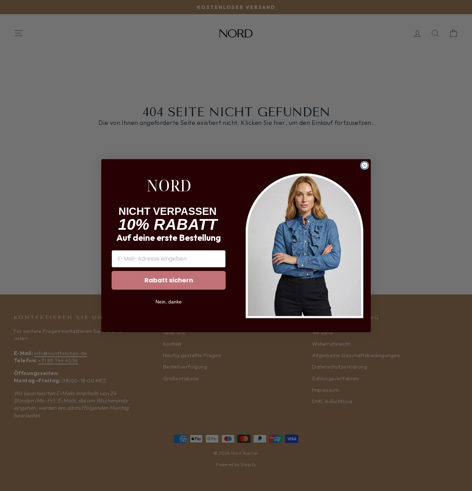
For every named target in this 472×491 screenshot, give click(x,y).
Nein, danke (168, 301)
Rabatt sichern (168, 280)
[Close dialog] (364, 165)
